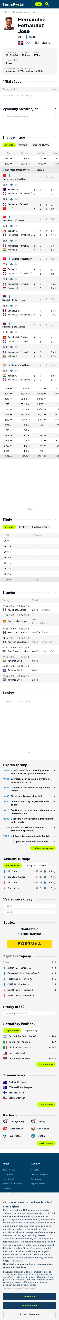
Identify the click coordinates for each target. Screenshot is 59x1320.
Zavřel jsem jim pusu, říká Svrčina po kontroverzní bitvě (31, 780)
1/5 (25, 158)
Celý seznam (46, 1104)
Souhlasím (29, 1296)
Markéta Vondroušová (12, 1184)
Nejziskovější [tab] (12, 1030)
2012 (6, 419)
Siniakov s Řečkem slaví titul (26, 796)
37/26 (24, 404)
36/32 (24, 163)
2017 (6, 393)
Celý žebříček (46, 1064)
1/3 (25, 451)
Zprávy (41, 1121)
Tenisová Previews (39, 1174)
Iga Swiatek (7, 1188)
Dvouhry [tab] (9, 527)
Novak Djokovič (9, 1170)
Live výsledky (17, 1121)
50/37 (24, 393)
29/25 (40, 393)
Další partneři (46, 1143)
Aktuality (35, 1170)
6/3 (25, 425)
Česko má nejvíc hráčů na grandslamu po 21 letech (32, 820)
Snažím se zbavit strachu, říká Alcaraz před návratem (31, 812)
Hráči (6, 12)
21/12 (40, 388)
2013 (6, 414)
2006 (6, 451)
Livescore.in (16, 1128)
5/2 (41, 425)
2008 (6, 440)
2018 (6, 388)
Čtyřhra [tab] (23, 144)
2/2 (41, 435)
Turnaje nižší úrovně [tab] (35, 865)
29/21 (24, 388)
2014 (6, 409)
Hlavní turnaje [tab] (13, 865)
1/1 (42, 158)
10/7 (25, 435)
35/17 (24, 419)
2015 (6, 404)
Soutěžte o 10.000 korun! (29, 931)
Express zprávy (38, 1184)
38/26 (40, 399)
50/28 (24, 409)
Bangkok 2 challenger (13, 326)
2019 (6, 163)
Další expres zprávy (43, 848)
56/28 (24, 414)
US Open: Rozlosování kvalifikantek (30, 836)
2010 (6, 430)
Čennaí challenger (22, 365)
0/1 (25, 430)
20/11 (40, 419)
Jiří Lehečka (7, 1174)
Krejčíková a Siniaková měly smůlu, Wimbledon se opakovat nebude (30, 772)
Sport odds (43, 1128)
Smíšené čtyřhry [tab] (41, 144)
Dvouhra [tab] (9, 144)
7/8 (25, 440)
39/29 (24, 399)
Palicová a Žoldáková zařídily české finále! (30, 789)
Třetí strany (16, 1260)
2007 (6, 445)
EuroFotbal (15, 1135)
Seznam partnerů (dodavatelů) (20, 1288)
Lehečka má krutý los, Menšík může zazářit (30, 803)
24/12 (40, 414)
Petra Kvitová (8, 1179)
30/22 (40, 163)
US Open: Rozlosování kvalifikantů (29, 841)
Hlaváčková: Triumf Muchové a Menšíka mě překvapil (28, 829)
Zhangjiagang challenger (15, 179)
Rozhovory (36, 1179)
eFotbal (41, 1135)
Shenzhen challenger (13, 220)
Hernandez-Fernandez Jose (25, 12)
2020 (6, 158)
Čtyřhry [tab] (23, 527)
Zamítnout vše (30, 1305)
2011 (7, 425)
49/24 (40, 409)
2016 (6, 399)
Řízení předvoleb (29, 1314)
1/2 (25, 445)
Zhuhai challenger (22, 258)
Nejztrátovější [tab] (32, 1030)
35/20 (40, 404)
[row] (29, 158)
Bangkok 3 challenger (13, 300)
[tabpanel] (29, 304)
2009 (6, 435)
